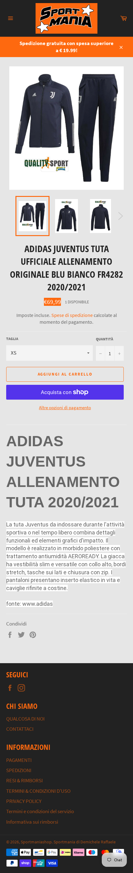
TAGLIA (12, 338)
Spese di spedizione (72, 315)
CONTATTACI (19, 728)
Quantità (104, 339)
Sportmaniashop (36, 842)
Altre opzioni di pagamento (65, 407)
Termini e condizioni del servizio (40, 811)
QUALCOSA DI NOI (25, 718)
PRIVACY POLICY (23, 801)
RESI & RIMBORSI (24, 780)
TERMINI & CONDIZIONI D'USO (38, 791)
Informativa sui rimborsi (32, 821)
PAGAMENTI (19, 760)
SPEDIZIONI (18, 770)
